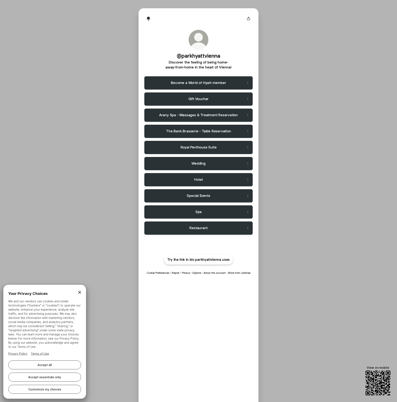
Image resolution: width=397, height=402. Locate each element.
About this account (214, 273)
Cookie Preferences (158, 273)
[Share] (247, 82)
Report (175, 273)
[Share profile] (248, 18)
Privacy (186, 273)
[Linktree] (148, 18)
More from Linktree (239, 273)
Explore (197, 273)
